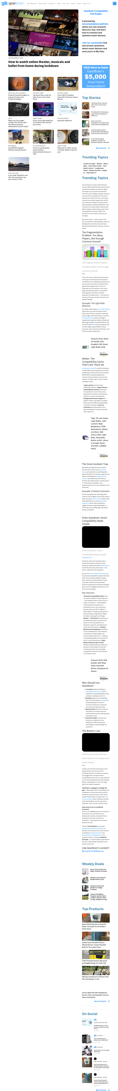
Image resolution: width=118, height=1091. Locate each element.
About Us (86, 3)
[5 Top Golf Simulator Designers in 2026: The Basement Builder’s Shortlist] (85, 141)
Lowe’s (104, 700)
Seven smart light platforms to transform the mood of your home (43, 122)
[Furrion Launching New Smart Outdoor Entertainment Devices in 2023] (43, 137)
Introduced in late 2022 (89, 368)
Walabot (99, 164)
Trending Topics (95, 157)
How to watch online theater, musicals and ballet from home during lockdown (39, 64)
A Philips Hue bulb (87, 318)
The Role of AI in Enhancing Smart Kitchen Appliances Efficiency (99, 113)
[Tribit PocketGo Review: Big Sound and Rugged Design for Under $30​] (96, 954)
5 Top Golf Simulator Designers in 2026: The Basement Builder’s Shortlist (100, 140)
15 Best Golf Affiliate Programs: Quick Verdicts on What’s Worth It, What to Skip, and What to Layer (98, 896)
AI (91, 618)
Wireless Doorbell (94, 170)
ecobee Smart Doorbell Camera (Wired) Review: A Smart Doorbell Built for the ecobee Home (94, 944)
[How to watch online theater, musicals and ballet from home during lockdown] (43, 32)
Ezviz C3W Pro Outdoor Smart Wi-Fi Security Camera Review (67, 97)
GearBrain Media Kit (64, 120)
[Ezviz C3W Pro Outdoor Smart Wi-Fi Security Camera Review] (67, 84)
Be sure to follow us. (93, 851)
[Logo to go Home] (13, 3)
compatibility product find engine (92, 828)
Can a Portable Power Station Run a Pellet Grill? (101, 1039)
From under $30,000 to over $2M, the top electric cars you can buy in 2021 (18, 177)
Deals (59, 3)
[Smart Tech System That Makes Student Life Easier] (85, 871)
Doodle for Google (89, 164)
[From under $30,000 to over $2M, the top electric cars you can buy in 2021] (18, 164)
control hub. (97, 499)
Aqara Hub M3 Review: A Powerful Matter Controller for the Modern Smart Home (94, 926)
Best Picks (42, 3)
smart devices (105, 565)
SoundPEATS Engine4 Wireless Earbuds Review (17, 149)
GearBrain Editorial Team (100, 1022)
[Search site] (115, 3)
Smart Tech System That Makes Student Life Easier (98, 870)
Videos (79, 3)
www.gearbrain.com (87, 557)
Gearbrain (100, 1035)
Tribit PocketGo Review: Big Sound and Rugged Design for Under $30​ (94, 962)
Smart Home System (94, 166)
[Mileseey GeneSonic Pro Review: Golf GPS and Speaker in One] (96, 970)
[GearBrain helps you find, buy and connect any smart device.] (87, 1023)
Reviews (51, 3)
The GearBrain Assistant (98, 574)
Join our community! (92, 42)
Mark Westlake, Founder (100, 1061)
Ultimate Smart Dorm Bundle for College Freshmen (97, 887)
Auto (10, 118)
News (73, 3)
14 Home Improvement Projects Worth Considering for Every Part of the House (99, 131)
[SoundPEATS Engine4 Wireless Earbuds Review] (18, 137)
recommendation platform (95, 24)
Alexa (93, 324)
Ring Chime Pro (91, 173)
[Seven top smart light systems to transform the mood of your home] (43, 109)
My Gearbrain (31, 3)
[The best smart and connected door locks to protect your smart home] (43, 84)
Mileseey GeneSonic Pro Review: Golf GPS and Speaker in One (95, 978)
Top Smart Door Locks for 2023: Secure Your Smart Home (42, 97)
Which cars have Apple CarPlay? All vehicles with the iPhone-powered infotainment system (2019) (18, 123)
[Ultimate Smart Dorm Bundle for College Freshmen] (85, 888)
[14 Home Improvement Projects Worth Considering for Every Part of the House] (85, 132)
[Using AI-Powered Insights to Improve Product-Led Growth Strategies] (18, 84)
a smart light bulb (103, 309)
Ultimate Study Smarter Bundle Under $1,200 (98, 878)
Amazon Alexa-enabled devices (91, 835)
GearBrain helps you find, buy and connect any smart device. (101, 1027)
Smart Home (37, 118)
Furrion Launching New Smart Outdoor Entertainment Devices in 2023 (42, 151)
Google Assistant (96, 833)
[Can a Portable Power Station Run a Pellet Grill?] (87, 1039)
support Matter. (102, 387)
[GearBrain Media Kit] (67, 109)
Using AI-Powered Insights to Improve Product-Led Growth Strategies (18, 97)
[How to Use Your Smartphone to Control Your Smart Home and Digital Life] (85, 123)
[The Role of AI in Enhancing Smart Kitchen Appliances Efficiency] (85, 114)
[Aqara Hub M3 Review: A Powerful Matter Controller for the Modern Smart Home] (96, 918)
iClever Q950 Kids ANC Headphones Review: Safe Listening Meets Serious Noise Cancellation (95, 995)
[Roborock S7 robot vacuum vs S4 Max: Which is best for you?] (67, 137)
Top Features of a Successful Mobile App (101, 1051)
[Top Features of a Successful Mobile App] (87, 1050)
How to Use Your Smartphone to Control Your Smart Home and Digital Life (100, 122)
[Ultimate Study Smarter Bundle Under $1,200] (85, 880)
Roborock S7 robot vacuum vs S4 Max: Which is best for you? (67, 150)
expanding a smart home (93, 691)
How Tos (65, 3)
